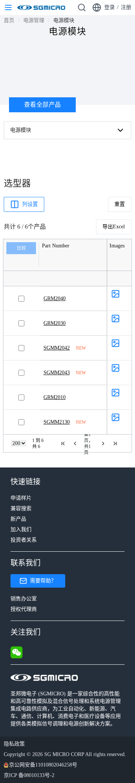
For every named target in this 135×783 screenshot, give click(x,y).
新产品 (18, 519)
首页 (9, 20)
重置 (119, 204)
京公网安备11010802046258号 (43, 765)
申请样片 (21, 498)
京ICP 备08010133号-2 (29, 775)
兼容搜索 (21, 508)
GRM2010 (55, 397)
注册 (126, 7)
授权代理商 (23, 609)
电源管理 (33, 20)
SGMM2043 (57, 372)
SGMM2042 (57, 348)
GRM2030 (55, 323)
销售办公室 (23, 598)
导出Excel (113, 226)
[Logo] (41, 7)
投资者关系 (23, 540)
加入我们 (21, 529)
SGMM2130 (57, 422)
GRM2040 (55, 298)
